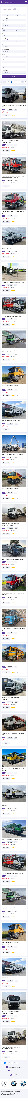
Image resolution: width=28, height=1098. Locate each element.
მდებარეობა (5, 70)
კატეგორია (5, 12)
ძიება (14, 76)
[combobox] (14, 15)
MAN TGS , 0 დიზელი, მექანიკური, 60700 (12, 839)
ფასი (3, 28)
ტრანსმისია (5, 44)
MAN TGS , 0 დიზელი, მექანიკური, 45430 (12, 420)
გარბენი (5, 38)
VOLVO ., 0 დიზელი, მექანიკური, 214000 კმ (12, 559)
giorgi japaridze (6, 115)
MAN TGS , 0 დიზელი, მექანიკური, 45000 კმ (13, 978)
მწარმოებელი (5, 18)
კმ (7, 38)
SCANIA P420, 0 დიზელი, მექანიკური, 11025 (13, 282)
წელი (3, 33)
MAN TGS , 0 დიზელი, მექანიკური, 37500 (12, 316)
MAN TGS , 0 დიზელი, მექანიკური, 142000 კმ (13, 664)
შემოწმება (5, 65)
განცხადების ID (6, 59)
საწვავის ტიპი (5, 49)
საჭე (3, 54)
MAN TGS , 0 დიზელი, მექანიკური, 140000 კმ (13, 454)
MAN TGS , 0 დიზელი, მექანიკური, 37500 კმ (13, 873)
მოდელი (4, 23)
